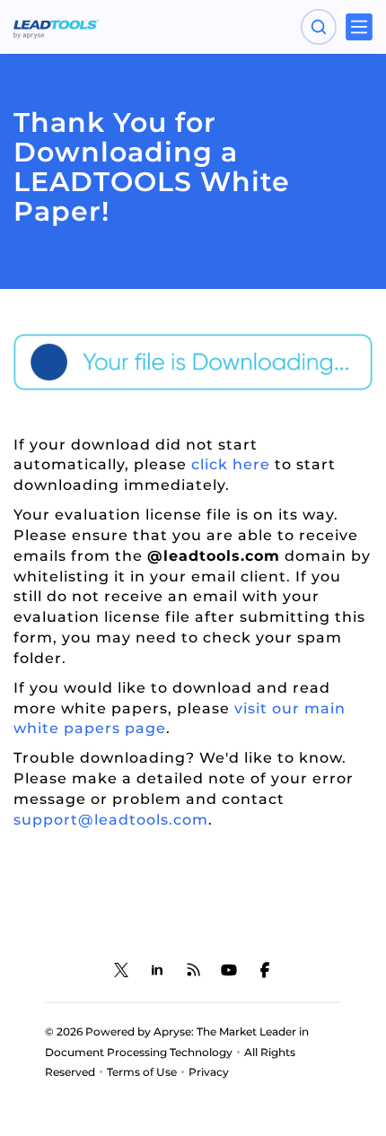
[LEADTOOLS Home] (56, 27)
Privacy (209, 1072)
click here (233, 464)
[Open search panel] (319, 27)
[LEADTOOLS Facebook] (265, 970)
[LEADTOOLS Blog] (193, 970)
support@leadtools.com (110, 819)
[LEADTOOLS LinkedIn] (157, 970)
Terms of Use (142, 1072)
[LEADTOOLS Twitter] (121, 970)
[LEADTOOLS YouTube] (229, 970)
